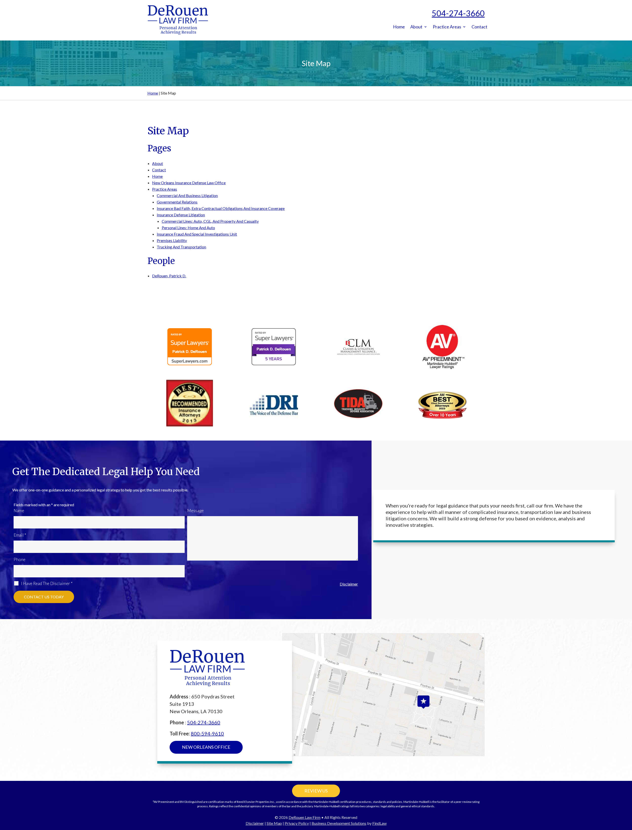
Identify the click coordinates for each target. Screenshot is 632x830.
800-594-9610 (207, 733)
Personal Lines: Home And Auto (188, 227)
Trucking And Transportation (181, 246)
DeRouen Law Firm (304, 817)
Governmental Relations (177, 202)
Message (195, 510)
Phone (19, 559)
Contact (479, 27)
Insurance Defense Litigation (181, 214)
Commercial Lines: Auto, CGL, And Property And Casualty (210, 221)
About (416, 27)
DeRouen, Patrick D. (169, 275)
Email (20, 535)
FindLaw (379, 823)
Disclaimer (349, 584)
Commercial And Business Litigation (187, 195)
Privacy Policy (297, 823)
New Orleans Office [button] (206, 747)
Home (399, 27)
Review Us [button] (316, 790)
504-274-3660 (458, 13)
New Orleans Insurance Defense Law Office (189, 182)
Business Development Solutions (339, 823)
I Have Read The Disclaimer (47, 583)
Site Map (274, 823)
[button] (627, 794)
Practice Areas (447, 27)
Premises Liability (172, 240)
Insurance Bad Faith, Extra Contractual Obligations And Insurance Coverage (221, 208)
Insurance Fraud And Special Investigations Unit (197, 234)
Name (19, 510)
